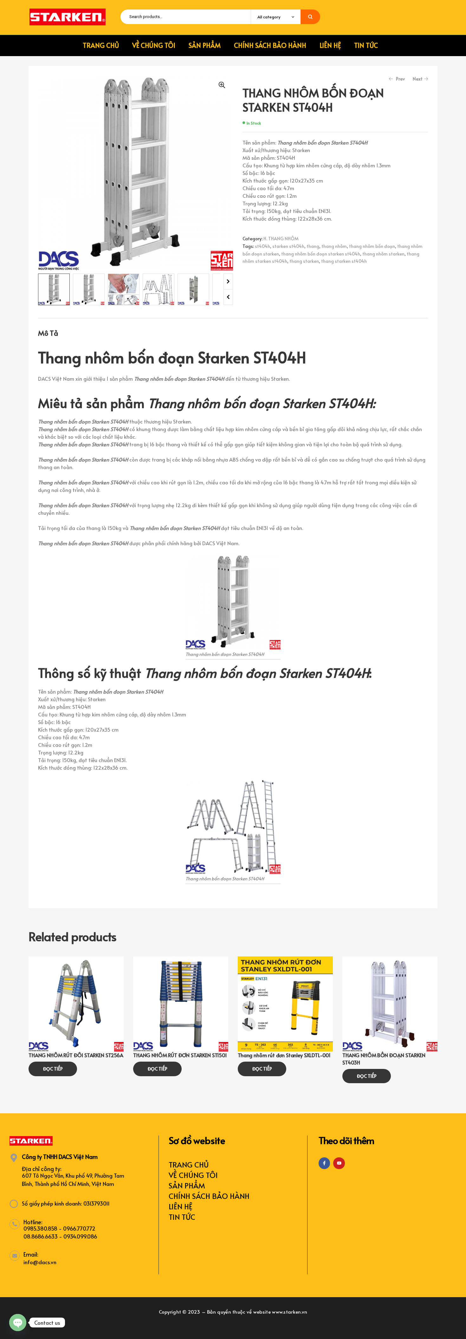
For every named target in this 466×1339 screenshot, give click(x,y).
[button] (222, 85)
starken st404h (288, 246)
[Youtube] (339, 1163)
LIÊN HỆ (180, 1206)
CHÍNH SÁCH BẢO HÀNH (209, 1196)
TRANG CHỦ (189, 1164)
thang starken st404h (344, 261)
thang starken (304, 261)
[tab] (48, 333)
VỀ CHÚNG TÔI (193, 1175)
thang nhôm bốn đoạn (372, 246)
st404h (262, 246)
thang (313, 246)
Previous (228, 297)
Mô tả (48, 333)
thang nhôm (334, 246)
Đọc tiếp (53, 1069)
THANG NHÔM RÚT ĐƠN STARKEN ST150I (180, 1054)
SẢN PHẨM (187, 1185)
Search (310, 17)
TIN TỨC (182, 1217)
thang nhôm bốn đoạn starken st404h (320, 254)
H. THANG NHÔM (281, 239)
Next (228, 281)
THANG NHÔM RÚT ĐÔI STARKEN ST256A (76, 1054)
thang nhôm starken (383, 254)
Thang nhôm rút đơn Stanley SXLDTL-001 (284, 1054)
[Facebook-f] (324, 1163)
